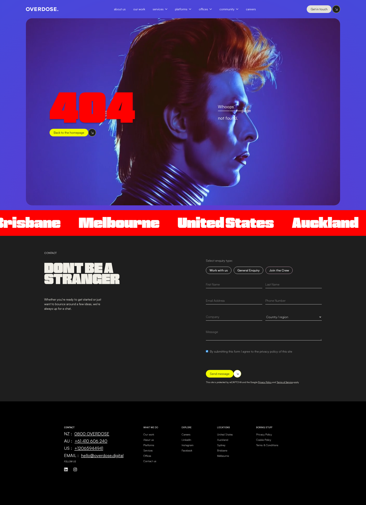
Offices (203, 9)
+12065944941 (88, 448)
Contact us (149, 461)
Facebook (187, 450)
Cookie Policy (263, 439)
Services (158, 9)
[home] (42, 9)
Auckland (296, 223)
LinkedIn (186, 439)
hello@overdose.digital (102, 455)
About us (148, 439)
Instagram (187, 445)
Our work (148, 434)
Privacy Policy (265, 382)
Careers (251, 9)
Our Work (139, 9)
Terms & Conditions (267, 445)
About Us (120, 9)
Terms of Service (285, 382)
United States (197, 223)
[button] (162, 9)
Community (226, 9)
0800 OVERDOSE (91, 433)
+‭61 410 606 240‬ (91, 440)
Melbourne (90, 223)
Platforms (181, 9)
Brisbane (222, 450)
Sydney (221, 445)
